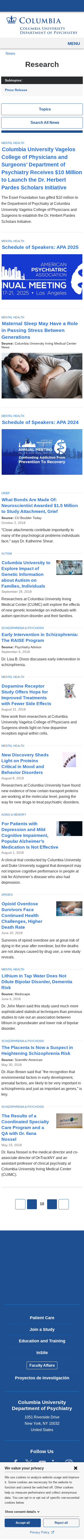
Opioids (7, 894)
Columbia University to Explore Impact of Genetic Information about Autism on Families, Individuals (25, 574)
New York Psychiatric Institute (42, 1274)
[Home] (42, 24)
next (52, 1204)
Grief (5, 493)
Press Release (16, 90)
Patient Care (42, 1317)
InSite (42, 1352)
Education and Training (42, 1341)
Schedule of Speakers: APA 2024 (40, 422)
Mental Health (12, 143)
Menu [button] (74, 43)
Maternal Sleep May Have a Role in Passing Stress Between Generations (39, 330)
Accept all (23, 1522)
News (10, 53)
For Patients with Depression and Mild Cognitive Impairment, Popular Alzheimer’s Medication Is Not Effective (29, 835)
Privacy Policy (40, 1532)
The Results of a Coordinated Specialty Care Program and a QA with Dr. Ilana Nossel (25, 1127)
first (20, 1204)
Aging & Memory (13, 814)
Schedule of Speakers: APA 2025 (40, 247)
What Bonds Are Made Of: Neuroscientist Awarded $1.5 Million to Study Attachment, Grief (39, 505)
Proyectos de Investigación (42, 1378)
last (64, 1204)
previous (32, 1204)
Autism (6, 553)
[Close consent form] (75, 1468)
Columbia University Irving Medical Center (42, 5)
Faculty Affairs (42, 1365)
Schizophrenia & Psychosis (22, 628)
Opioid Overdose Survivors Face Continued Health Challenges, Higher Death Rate (21, 915)
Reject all (61, 1522)
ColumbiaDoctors (42, 1291)
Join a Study (42, 1329)
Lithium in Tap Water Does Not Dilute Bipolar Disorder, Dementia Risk (36, 981)
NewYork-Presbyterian (42, 1258)
